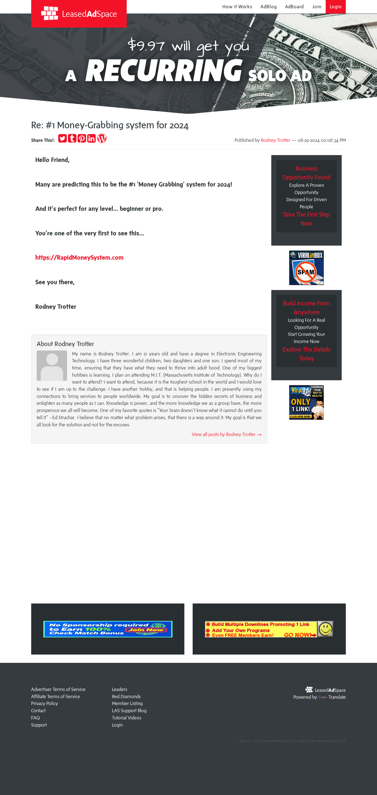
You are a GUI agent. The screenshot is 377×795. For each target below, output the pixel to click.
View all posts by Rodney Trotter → (227, 434)
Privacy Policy (44, 703)
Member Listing (127, 703)
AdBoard (294, 6)
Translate (337, 697)
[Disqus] (149, 525)
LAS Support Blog (129, 710)
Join (317, 6)
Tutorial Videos (126, 717)
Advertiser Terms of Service (58, 689)
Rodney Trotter (275, 140)
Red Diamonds (126, 696)
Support (39, 725)
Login (336, 6)
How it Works (237, 6)
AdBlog (269, 6)
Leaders (119, 689)
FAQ (35, 717)
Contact (38, 710)
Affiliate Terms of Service (55, 696)
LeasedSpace (88, 13)
